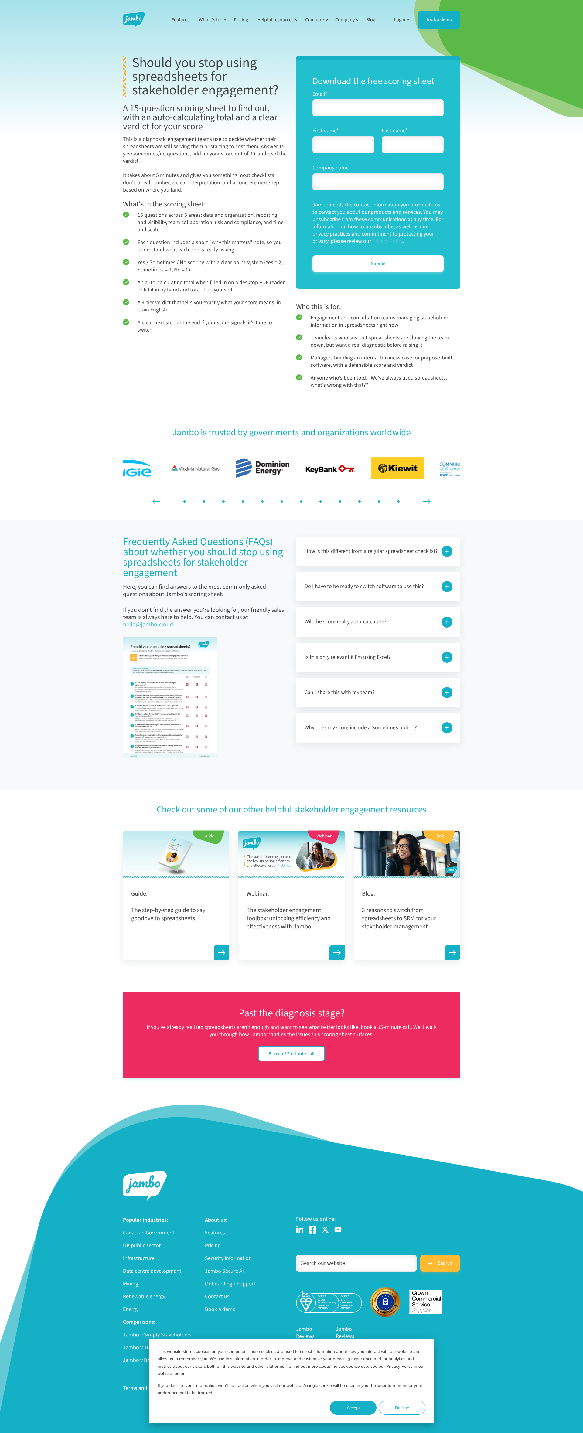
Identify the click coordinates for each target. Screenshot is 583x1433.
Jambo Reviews (305, 1332)
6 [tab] (282, 501)
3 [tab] (223, 501)
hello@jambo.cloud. (149, 624)
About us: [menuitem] (216, 1220)
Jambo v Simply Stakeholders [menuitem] (157, 1335)
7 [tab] (301, 501)
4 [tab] (243, 501)
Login (399, 19)
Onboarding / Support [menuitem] (230, 1284)
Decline (402, 1407)
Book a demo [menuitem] (220, 1309)
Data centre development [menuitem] (152, 1271)
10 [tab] (359, 501)
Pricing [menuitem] (212, 1245)
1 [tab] (184, 501)
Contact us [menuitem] (217, 1296)
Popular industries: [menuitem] (145, 1220)
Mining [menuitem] (130, 1284)
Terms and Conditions (148, 1388)
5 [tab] (262, 501)
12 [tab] (398, 501)
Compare (314, 19)
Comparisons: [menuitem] (139, 1322)
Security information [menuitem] (228, 1258)
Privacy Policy (387, 241)
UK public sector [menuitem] (142, 1245)
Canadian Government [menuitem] (148, 1233)
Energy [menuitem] (130, 1309)
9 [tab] (340, 501)
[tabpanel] (156, 468)
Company (345, 19)
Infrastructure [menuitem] (139, 1258)
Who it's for (210, 19)
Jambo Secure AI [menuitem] (224, 1271)
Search (445, 1263)
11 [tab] (379, 501)
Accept (353, 1407)
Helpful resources (275, 19)
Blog (370, 19)
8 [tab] (320, 501)
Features (180, 19)
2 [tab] (204, 501)
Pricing (241, 19)
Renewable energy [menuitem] (144, 1296)
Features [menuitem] (215, 1233)
